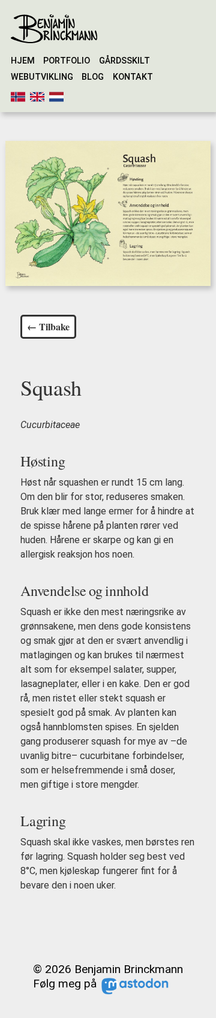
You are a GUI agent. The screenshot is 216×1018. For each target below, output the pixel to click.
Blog (93, 77)
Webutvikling (42, 77)
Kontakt (133, 77)
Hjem (23, 61)
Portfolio (66, 61)
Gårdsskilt (124, 61)
